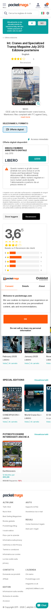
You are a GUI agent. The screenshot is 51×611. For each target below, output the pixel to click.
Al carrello (13, 363)
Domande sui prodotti (11, 574)
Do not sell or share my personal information (25, 329)
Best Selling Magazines (12, 516)
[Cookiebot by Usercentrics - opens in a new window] (36, 278)
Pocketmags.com (33, 579)
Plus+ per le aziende (11, 535)
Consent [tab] (9, 286)
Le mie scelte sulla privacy (10, 561)
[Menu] (4, 5)
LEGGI (37, 159)
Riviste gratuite (9, 521)
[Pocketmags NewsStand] (17, 5)
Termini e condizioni (11, 550)
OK (25, 319)
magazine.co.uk (32, 584)
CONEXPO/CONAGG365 (12, 415)
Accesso (6, 601)
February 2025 (10, 356)
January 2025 (31, 356)
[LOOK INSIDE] (25, 104)
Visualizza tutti (41, 380)
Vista (5, 363)
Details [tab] (25, 286)
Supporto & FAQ (32, 507)
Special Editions (13, 379)
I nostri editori (8, 531)
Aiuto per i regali (32, 529)
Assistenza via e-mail (34, 512)
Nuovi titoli (7, 512)
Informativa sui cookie (11, 554)
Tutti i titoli (7, 507)
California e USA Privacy (12, 545)
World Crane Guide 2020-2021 (33, 415)
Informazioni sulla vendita (13, 591)
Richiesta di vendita (10, 596)
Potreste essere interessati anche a (16, 434)
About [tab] (42, 286)
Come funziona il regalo (35, 524)
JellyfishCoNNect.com (35, 588)
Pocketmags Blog (10, 526)
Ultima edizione (11, 38)
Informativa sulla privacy (12, 540)
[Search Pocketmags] (5, 13)
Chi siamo (29, 574)
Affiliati (5, 579)
